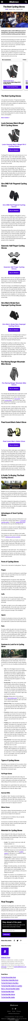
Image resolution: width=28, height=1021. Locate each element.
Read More (4, 974)
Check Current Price (12, 87)
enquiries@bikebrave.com (20, 966)
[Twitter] (15, 1009)
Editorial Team (12, 9)
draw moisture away (12, 698)
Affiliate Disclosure (14, 1013)
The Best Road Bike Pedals (7, 992)
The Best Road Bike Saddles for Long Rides (11, 986)
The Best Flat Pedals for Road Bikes (9, 983)
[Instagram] (12, 1009)
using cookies (11, 1018)
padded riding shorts (20, 522)
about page (3, 966)
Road (6, 9)
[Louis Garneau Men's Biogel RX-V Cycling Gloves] (12, 76)
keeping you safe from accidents (12, 536)
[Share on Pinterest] (21, 940)
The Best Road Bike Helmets (8, 994)
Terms (13, 1011)
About (9, 1011)
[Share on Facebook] (14, 940)
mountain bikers (8, 400)
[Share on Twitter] (17, 940)
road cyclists (17, 398)
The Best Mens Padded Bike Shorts (9, 980)
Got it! (17, 1020)
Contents (5, 117)
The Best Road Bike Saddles (8, 997)
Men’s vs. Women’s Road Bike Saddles (10, 989)
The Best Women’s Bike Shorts (8, 977)
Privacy (19, 1011)
